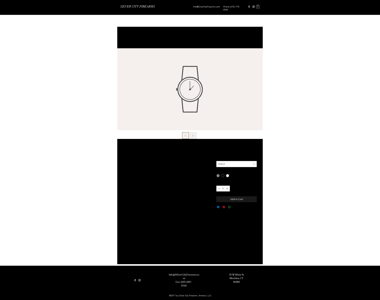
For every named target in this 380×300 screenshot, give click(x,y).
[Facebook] (249, 6)
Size (219, 157)
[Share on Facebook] (218, 207)
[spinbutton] (223, 188)
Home (126, 37)
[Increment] (227, 188)
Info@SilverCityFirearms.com (206, 6)
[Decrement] (219, 188)
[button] (258, 6)
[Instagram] (253, 6)
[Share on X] (235, 207)
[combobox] (236, 164)
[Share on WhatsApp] (229, 207)
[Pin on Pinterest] (224, 207)
